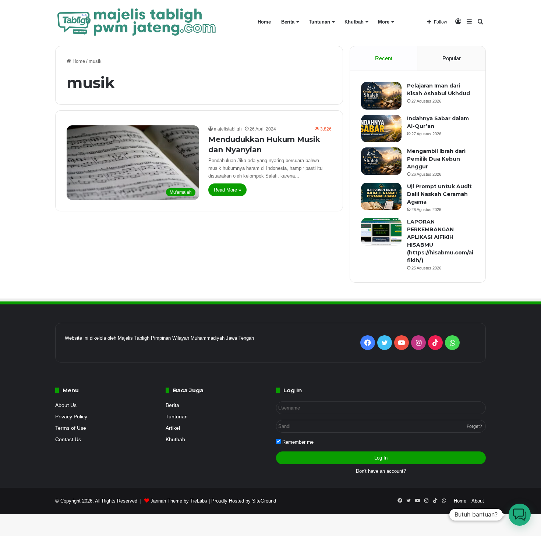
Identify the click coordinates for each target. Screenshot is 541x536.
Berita (287, 22)
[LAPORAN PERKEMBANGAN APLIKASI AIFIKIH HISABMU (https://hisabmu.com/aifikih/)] (381, 232)
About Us (66, 405)
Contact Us (68, 439)
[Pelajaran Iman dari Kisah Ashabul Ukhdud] (381, 96)
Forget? (474, 426)
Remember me (297, 442)
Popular (451, 58)
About (477, 501)
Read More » (227, 190)
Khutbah (354, 22)
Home (264, 22)
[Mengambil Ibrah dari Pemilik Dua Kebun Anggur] (381, 161)
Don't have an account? (381, 471)
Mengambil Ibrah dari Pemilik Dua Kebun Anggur (436, 159)
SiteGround (264, 501)
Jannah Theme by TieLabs (179, 501)
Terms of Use (70, 428)
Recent (383, 58)
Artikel (173, 428)
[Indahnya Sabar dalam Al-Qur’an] (381, 128)
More (383, 22)
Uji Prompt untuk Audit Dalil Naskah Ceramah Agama (439, 194)
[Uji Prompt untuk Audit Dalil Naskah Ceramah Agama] (381, 196)
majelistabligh (228, 129)
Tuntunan (319, 22)
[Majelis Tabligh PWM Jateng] (137, 22)
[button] (520, 515)
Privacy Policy (71, 416)
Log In (381, 458)
